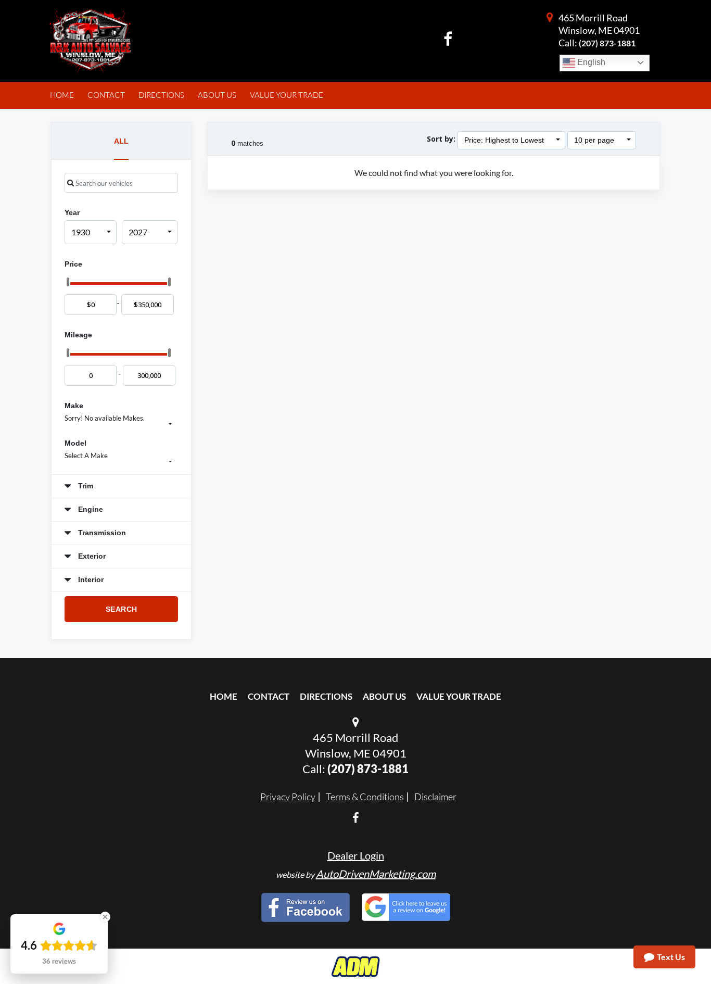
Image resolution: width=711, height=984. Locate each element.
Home (223, 696)
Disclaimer (435, 796)
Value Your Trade (458, 696)
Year (72, 212)
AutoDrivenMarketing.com (376, 873)
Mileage (78, 335)
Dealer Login (355, 855)
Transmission (101, 532)
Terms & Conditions (365, 796)
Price (73, 264)
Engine (89, 509)
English (590, 62)
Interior (90, 579)
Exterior (91, 556)
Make (74, 405)
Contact (268, 696)
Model (75, 443)
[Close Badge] (105, 917)
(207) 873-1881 (607, 43)
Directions (326, 696)
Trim (84, 486)
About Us (384, 696)
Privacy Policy (287, 796)
